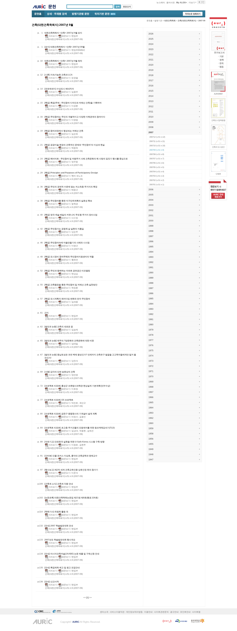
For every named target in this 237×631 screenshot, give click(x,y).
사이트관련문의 (161, 612)
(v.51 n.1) (156, 185)
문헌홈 (149, 21)
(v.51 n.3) (156, 176)
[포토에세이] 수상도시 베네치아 (59, 89)
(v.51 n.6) (156, 163)
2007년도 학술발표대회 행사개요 (59, 540)
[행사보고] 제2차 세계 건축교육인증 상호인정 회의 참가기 (71, 470)
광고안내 (174, 612)
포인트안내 (185, 612)
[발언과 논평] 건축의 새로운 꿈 (58, 326)
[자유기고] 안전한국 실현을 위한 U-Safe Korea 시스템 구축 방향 (74, 442)
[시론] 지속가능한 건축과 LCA (58, 75)
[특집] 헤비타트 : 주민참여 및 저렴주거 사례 (86, 159)
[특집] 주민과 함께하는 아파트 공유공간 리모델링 (67, 271)
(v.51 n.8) (156, 154)
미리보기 (52, 36)
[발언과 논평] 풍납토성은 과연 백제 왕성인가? (90, 356)
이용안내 (148, 612)
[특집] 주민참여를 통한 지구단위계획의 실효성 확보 (68, 201)
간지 (46, 313)
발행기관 (158, 21)
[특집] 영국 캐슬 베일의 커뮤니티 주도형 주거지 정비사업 (70, 215)
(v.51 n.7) (156, 159)
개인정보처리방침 (134, 612)
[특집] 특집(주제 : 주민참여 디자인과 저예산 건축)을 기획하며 (72, 103)
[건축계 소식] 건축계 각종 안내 (58, 484)
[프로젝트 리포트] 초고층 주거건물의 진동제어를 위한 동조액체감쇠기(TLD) (79, 428)
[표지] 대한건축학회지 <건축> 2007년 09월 (64, 47)
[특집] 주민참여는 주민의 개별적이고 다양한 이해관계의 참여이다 (74, 117)
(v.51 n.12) (157, 137)
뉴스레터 (160, 2)
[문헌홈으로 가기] (53, 7)
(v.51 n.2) (156, 180)
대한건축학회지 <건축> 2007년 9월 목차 (63, 61)
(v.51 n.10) (157, 146)
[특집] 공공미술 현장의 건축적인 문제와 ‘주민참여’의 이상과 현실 (74, 145)
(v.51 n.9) (156, 150)
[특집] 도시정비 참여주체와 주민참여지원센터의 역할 (69, 257)
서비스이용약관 (117, 612)
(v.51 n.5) (156, 167)
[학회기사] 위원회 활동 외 (56, 512)
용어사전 (170, 2)
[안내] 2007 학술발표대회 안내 (58, 526)
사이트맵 (196, 612)
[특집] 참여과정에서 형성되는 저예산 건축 (63, 131)
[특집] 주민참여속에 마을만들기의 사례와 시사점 (67, 242)
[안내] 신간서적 (51, 581)
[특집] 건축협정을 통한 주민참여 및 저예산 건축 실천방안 (70, 285)
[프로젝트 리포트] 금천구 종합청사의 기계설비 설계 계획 (70, 414)
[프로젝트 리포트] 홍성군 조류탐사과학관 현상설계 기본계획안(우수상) (77, 386)
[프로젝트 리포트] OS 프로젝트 (58, 400)
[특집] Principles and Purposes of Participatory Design (71, 173)
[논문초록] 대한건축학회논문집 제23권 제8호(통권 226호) (71, 497)
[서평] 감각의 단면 (59, 372)
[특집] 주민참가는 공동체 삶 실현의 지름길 (64, 229)
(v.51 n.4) (156, 172)
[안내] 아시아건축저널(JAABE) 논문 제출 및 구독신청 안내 (71, 554)
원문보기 (65, 36)
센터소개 (104, 612)
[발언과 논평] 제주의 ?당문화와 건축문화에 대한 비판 (69, 340)
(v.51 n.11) (157, 141)
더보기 (192, 2)
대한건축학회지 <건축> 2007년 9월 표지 (63, 33)
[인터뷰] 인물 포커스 (70, 456)
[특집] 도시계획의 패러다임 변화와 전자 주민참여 (67, 299)
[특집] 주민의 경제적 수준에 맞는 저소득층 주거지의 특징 (70, 187)
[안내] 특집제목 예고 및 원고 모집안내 (62, 567)
